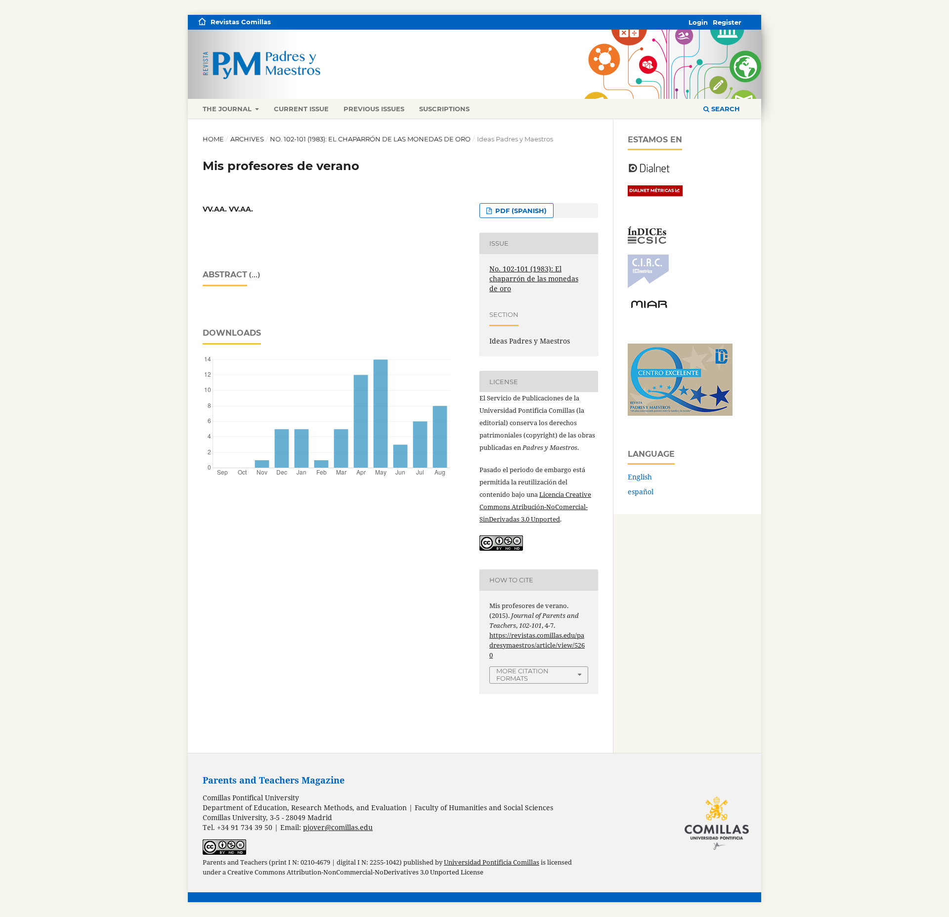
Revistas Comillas (241, 22)
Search (724, 109)
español (640, 491)
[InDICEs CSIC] (647, 241)
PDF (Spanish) (520, 211)
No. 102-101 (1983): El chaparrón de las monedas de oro (370, 139)
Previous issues (374, 109)
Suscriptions (444, 109)
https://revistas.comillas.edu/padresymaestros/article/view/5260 (537, 645)
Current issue (301, 109)
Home (213, 139)
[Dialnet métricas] (655, 193)
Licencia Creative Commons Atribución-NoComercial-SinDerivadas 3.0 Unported (535, 507)
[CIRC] (648, 285)
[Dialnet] (649, 171)
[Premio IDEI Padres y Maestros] (680, 413)
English (640, 476)
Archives (247, 139)
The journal (228, 109)
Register (727, 22)
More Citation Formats (522, 674)
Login (698, 22)
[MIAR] (649, 307)
